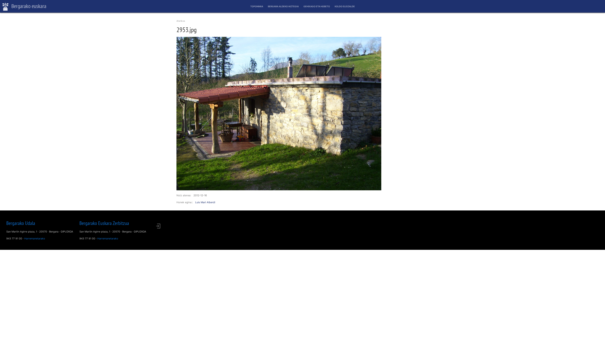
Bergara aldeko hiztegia (283, 6)
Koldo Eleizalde (345, 6)
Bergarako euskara (28, 6)
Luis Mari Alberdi (205, 202)
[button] (278, 113)
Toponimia (256, 6)
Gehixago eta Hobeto (316, 6)
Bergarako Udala (20, 223)
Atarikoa (180, 21)
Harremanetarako (34, 238)
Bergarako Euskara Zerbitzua (104, 223)
